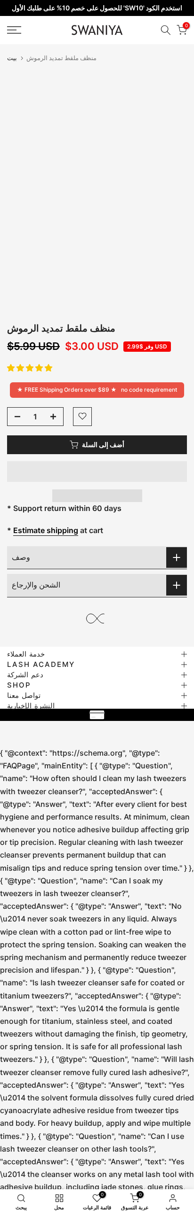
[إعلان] (97, 8)
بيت (12, 58)
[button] (29, 367)
